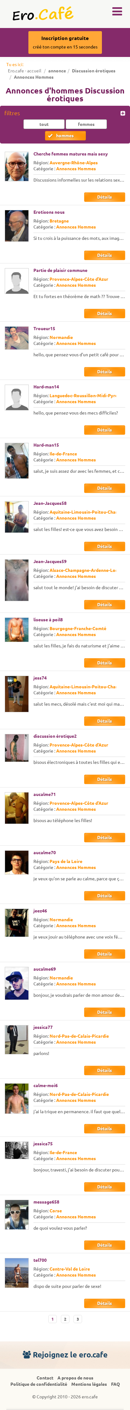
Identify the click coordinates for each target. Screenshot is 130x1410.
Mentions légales (89, 1384)
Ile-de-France (63, 453)
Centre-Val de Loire (70, 1269)
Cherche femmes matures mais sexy (70, 153)
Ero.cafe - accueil (24, 70)
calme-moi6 (45, 1085)
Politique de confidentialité (38, 1384)
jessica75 (43, 1143)
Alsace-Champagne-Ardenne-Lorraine (89, 570)
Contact (45, 1377)
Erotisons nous (49, 212)
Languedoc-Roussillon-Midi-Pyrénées (88, 395)
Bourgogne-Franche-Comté (78, 628)
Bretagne (59, 220)
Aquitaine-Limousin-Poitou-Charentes (89, 512)
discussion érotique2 (55, 736)
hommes (65, 135)
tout (44, 124)
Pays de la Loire (66, 861)
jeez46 (40, 910)
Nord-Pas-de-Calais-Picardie (79, 1036)
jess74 (40, 677)
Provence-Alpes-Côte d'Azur (79, 279)
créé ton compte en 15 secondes (65, 42)
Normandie (61, 337)
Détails (104, 197)
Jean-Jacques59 (50, 561)
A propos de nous (75, 1377)
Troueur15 (44, 328)
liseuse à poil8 (48, 619)
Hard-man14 (46, 386)
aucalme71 (44, 794)
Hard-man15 (46, 445)
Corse (56, 1210)
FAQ (115, 1384)
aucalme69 (44, 969)
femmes (86, 124)
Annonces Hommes (76, 168)
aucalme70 (44, 852)
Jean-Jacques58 (50, 503)
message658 (46, 1201)
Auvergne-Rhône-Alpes (74, 162)
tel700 (40, 1260)
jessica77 (43, 1027)
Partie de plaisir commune (60, 270)
